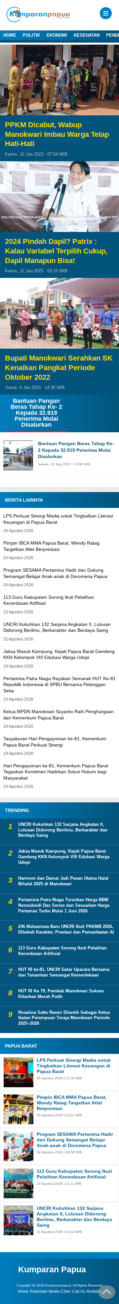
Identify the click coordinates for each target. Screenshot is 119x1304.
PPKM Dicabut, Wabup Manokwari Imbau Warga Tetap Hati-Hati (57, 134)
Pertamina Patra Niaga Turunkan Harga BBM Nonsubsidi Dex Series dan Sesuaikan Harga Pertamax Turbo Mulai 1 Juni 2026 (63, 905)
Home (23, 1291)
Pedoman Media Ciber (50, 1291)
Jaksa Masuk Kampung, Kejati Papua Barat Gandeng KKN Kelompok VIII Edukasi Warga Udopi (63, 857)
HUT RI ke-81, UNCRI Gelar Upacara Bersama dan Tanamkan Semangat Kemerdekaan (63, 972)
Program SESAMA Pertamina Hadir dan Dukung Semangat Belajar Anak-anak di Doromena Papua (75, 1139)
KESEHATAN (86, 35)
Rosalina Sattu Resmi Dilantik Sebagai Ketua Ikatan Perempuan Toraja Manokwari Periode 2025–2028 (64, 1018)
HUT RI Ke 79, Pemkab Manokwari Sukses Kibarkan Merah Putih (61, 993)
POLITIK (31, 35)
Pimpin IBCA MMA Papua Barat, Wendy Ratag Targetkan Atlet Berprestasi (72, 1102)
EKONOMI (57, 35)
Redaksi (94, 1291)
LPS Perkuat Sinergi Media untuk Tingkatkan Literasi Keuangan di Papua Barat (74, 1065)
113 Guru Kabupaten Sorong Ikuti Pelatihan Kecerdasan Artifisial (62, 950)
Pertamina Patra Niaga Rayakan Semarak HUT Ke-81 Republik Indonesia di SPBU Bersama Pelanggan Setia (59, 684)
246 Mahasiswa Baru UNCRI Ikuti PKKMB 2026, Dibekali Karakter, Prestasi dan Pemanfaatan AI (66, 929)
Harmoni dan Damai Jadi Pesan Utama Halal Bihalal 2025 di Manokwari (63, 881)
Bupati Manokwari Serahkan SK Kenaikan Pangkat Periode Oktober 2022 (59, 367)
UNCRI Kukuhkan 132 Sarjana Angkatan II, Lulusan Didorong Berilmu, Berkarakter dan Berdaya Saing (62, 830)
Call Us (78, 1291)
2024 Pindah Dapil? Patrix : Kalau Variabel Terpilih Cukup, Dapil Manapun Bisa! (56, 250)
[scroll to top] (106, 1294)
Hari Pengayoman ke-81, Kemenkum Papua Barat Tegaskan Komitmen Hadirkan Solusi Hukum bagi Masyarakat (55, 771)
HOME (9, 35)
